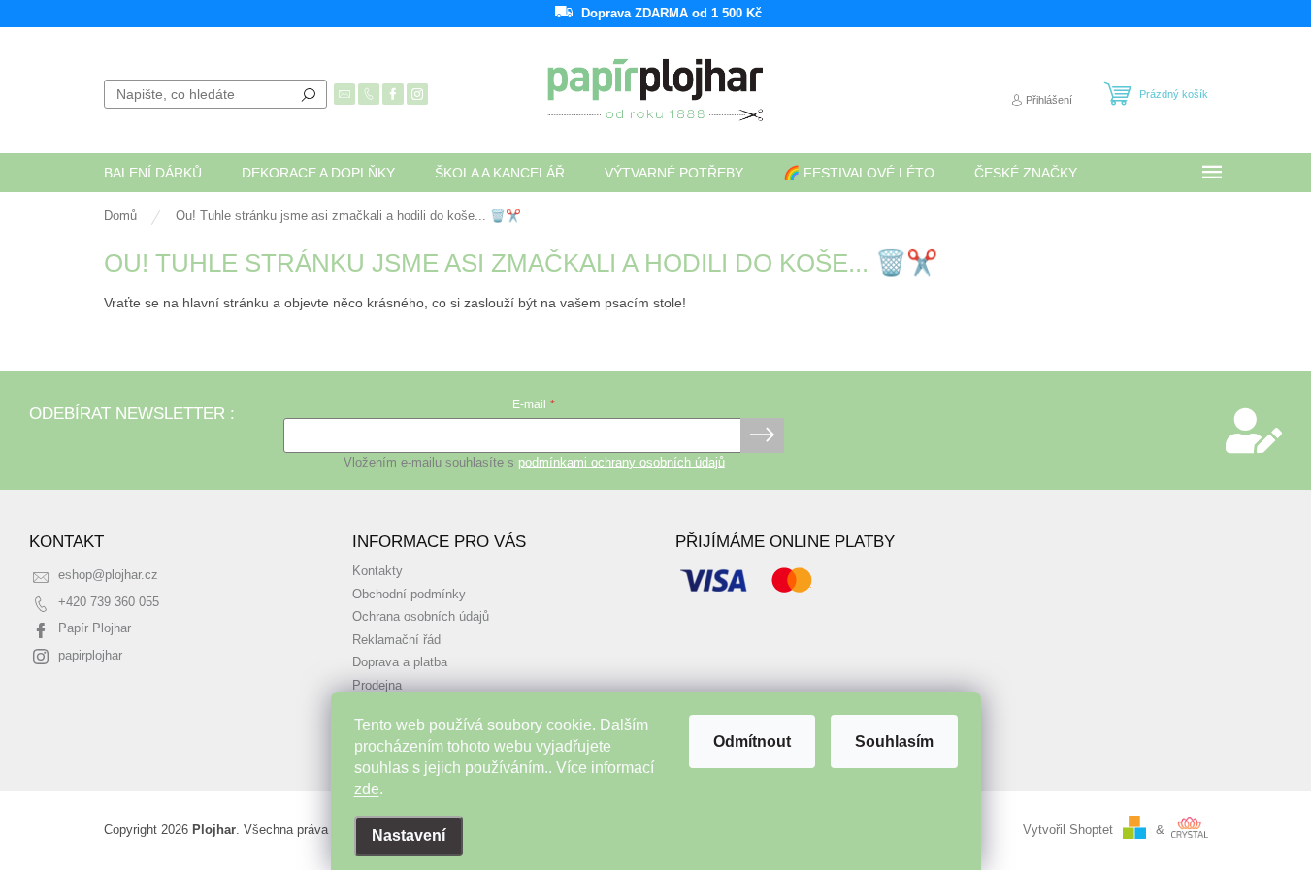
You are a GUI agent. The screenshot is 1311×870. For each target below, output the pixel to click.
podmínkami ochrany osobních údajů (621, 462)
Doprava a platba (399, 662)
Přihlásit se (762, 435)
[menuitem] (152, 172)
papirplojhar (90, 655)
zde (366, 789)
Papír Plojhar (94, 628)
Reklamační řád (396, 640)
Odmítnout (752, 741)
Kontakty (377, 571)
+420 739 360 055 (108, 602)
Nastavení (408, 835)
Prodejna (377, 686)
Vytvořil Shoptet (1068, 830)
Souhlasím (894, 741)
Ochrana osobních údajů (420, 617)
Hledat (308, 94)
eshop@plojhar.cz (108, 575)
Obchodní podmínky (409, 594)
